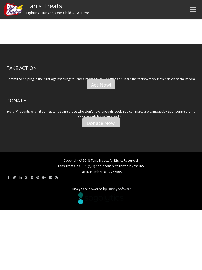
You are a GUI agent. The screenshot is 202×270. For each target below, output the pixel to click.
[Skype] (32, 177)
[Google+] (44, 177)
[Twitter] (14, 177)
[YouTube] (26, 177)
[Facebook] (9, 177)
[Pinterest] (37, 177)
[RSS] (56, 177)
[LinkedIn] (20, 177)
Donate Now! (101, 123)
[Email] (50, 177)
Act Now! (101, 85)
